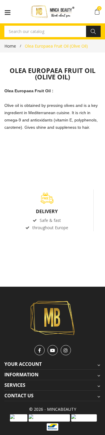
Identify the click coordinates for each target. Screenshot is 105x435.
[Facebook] (39, 350)
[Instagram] (66, 350)
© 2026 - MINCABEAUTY (52, 409)
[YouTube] (53, 350)
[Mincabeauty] (52, 317)
